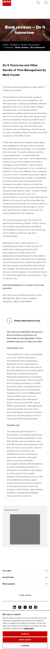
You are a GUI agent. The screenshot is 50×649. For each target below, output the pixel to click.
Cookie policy (28, 628)
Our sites (7, 570)
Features (9, 47)
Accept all (25, 634)
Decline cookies (25, 640)
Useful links (8, 577)
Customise (25, 646)
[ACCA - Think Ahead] (7, 5)
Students (14, 44)
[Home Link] (25, 595)
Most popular (9, 584)
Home (5, 44)
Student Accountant (30, 44)
